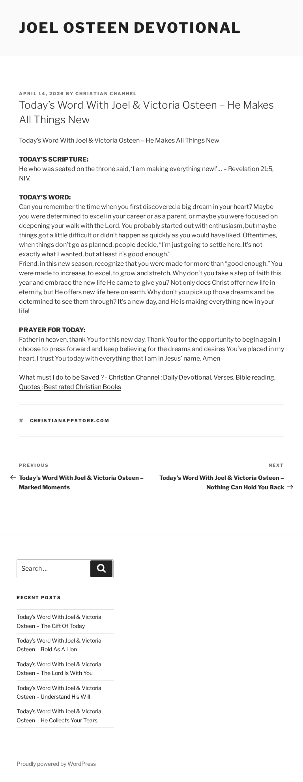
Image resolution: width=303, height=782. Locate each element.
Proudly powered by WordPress (56, 763)
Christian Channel (106, 93)
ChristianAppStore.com (70, 420)
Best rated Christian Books (82, 387)
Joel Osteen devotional (130, 27)
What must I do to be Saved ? (61, 377)
